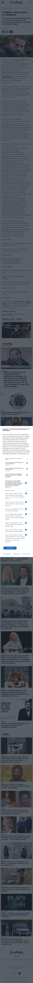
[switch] (26, 463)
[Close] (29, 429)
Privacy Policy (26, 554)
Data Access (16, 554)
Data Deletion (7, 554)
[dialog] (16, 491)
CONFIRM (10, 548)
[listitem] (16, 459)
